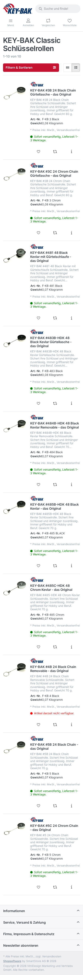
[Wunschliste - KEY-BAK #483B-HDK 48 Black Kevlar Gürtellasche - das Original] (38, 403)
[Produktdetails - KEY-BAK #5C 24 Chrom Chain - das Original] (71, 887)
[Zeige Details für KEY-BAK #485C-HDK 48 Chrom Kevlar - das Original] (14, 588)
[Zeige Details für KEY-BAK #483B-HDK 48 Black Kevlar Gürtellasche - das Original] (14, 340)
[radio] (67, 67)
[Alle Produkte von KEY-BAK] (37, 84)
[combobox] (57, 8)
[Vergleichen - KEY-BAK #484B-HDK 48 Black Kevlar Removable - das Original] (55, 484)
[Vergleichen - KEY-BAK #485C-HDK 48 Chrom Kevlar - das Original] (55, 647)
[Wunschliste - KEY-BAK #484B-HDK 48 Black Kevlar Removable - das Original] (38, 484)
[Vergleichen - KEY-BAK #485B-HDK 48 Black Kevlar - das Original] (55, 566)
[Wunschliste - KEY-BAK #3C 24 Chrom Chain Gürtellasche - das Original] (38, 233)
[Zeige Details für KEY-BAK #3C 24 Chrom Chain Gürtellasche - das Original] (14, 174)
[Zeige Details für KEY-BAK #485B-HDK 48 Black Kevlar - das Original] (14, 507)
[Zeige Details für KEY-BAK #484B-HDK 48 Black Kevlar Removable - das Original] (14, 426)
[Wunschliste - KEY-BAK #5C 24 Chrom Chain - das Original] (38, 887)
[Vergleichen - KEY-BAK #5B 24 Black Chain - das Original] (55, 806)
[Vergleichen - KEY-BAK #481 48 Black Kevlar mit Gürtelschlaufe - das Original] (55, 318)
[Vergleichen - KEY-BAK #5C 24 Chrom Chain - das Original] (55, 887)
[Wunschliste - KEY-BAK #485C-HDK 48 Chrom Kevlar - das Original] (38, 647)
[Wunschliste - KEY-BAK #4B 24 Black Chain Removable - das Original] (38, 724)
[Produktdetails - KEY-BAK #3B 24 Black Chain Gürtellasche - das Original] (71, 151)
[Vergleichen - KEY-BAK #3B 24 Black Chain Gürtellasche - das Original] (55, 151)
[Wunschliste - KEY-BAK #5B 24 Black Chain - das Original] (38, 806)
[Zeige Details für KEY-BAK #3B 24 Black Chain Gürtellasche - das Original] (14, 93)
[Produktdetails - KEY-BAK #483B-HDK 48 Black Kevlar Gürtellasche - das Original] (71, 403)
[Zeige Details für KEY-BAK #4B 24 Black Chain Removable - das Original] (14, 669)
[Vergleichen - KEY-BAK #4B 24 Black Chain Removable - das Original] (55, 724)
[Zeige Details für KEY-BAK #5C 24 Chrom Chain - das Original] (14, 828)
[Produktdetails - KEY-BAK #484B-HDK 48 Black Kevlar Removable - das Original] (71, 484)
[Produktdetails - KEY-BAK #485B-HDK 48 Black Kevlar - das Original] (71, 566)
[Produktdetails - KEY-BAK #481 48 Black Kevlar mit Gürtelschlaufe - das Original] (71, 318)
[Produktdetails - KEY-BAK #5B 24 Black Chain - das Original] (71, 806)
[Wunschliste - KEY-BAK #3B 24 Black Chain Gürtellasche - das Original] (38, 151)
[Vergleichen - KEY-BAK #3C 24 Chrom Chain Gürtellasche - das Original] (55, 233)
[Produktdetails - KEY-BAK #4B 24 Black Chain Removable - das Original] (71, 724)
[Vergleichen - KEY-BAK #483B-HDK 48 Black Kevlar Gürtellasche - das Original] (55, 403)
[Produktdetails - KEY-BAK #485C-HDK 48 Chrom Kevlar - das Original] (71, 647)
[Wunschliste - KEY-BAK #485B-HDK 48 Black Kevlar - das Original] (38, 566)
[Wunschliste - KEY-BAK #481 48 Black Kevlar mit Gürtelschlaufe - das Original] (38, 318)
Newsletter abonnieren (20, 945)
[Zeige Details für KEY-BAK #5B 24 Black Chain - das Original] (14, 747)
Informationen (14, 911)
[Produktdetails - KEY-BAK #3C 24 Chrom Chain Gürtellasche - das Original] (71, 233)
